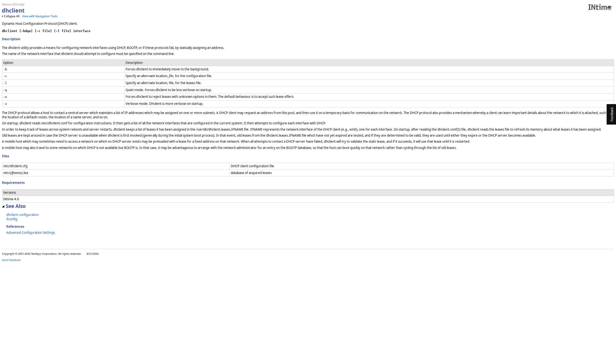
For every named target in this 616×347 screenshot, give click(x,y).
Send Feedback (11, 260)
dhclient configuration (22, 215)
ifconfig (11, 219)
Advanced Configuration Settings (30, 232)
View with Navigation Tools (40, 16)
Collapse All (11, 16)
